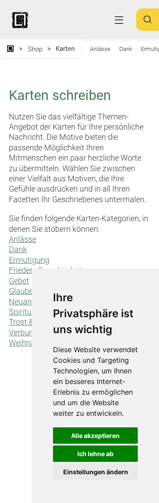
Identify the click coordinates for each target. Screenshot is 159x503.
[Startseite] (10, 48)
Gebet (19, 280)
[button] (147, 23)
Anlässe (100, 49)
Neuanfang (28, 301)
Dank (125, 49)
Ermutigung (29, 260)
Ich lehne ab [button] (95, 453)
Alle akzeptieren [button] (95, 435)
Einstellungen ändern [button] (95, 472)
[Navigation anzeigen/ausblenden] (119, 20)
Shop (35, 49)
